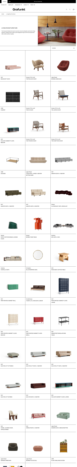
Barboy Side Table (31, 237)
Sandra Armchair (6, 460)
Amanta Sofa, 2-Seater (32, 206)
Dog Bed (3, 173)
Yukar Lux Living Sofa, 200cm (34, 300)
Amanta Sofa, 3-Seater (7, 206)
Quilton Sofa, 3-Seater (32, 397)
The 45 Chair (29, 110)
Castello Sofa (5, 269)
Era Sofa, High (55, 237)
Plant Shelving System (58, 460)
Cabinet (3, 110)
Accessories (17, 4)
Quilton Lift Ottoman (7, 366)
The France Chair (31, 140)
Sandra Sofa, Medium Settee (59, 427)
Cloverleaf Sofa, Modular (59, 206)
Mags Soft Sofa (5, 79)
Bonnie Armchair (56, 79)
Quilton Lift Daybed (6, 397)
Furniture (3, 4)
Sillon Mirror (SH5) (31, 269)
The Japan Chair (56, 110)
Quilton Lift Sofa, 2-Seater (59, 366)
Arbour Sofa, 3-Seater (32, 427)
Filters (54, 48)
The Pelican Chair (31, 79)
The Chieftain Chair (57, 140)
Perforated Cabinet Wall (8, 300)
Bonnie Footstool (31, 460)
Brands (32, 4)
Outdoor (25, 4)
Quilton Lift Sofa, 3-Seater (34, 366)
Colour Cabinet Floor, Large (60, 397)
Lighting (10, 4)
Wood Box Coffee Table (58, 269)
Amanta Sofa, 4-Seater (58, 173)
